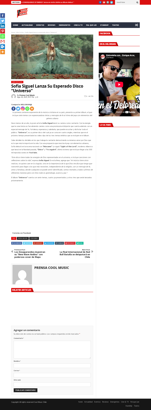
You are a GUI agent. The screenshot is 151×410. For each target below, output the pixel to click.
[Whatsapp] (27, 109)
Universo (34, 238)
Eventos (40, 25)
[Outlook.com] (2, 46)
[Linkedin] (2, 26)
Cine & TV (78, 25)
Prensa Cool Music (27, 95)
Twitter (28, 243)
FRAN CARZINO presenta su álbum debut (23, 314)
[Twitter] (18, 109)
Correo (17, 370)
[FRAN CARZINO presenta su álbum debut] (24, 303)
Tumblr (60, 243)
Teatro (115, 25)
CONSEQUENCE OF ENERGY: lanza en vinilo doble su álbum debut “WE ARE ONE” (53, 2)
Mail (81, 243)
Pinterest (71, 243)
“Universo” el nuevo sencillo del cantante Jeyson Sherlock (49, 316)
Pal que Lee (91, 25)
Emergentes (64, 25)
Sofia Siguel (23, 238)
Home (13, 32)
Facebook (17, 243)
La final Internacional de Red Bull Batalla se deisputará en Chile (75, 253)
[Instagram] (23, 109)
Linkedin (49, 243)
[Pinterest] (2, 31)
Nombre (17, 361)
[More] (32, 109)
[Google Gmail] (2, 41)
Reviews (51, 25)
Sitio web (17, 380)
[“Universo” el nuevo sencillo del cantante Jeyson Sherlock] (52, 303)
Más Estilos (20, 32)
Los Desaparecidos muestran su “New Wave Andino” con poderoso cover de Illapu (29, 253)
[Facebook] (13, 109)
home (15, 25)
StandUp (104, 25)
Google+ (39, 243)
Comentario (19, 338)
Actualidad (27, 25)
